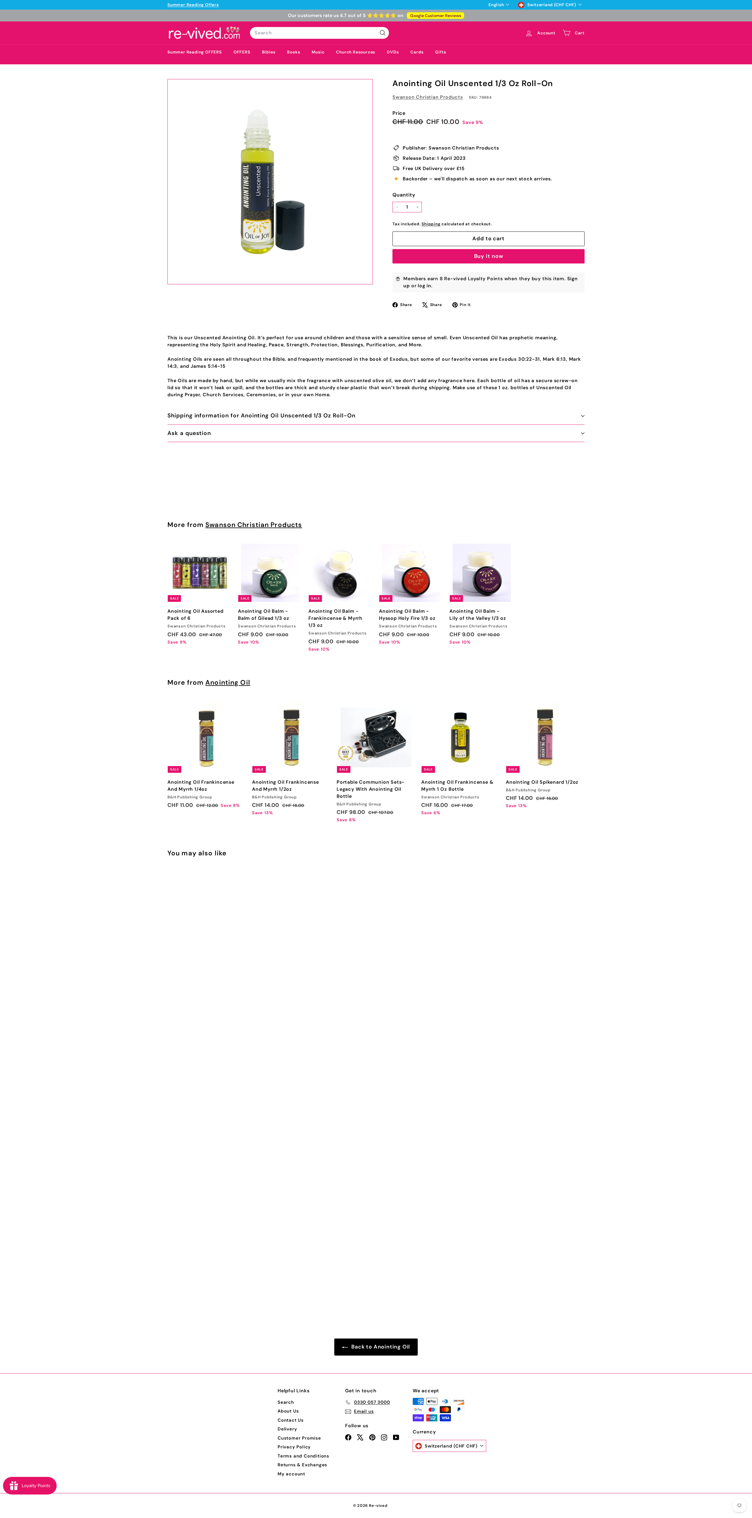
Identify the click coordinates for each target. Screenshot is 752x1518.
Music (318, 52)
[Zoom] (270, 181)
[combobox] (319, 33)
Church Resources (355, 52)
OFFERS (242, 52)
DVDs (393, 52)
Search (286, 1402)
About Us (288, 1411)
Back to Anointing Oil (380, 1346)
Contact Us (291, 1420)
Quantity (403, 195)
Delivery (287, 1429)
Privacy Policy (294, 1447)
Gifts (440, 52)
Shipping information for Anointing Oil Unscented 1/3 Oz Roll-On (261, 415)
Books (293, 52)
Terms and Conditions (303, 1456)
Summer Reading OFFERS (194, 52)
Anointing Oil (227, 682)
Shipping (431, 223)
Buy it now (488, 256)
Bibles (269, 52)
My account (291, 1474)
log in (424, 286)
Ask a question (189, 433)
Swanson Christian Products (427, 97)
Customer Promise (299, 1438)
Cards (416, 52)
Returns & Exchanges (302, 1465)
